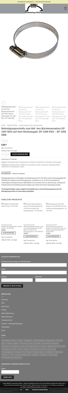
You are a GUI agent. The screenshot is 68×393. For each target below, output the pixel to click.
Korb (23, 346)
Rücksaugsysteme (24, 162)
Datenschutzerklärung (40, 389)
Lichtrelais (43, 346)
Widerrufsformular (6, 317)
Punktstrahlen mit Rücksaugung (30, 125)
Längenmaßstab (51, 346)
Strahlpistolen (32, 162)
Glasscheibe (37, 343)
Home (3, 330)
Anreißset (20, 340)
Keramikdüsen (54, 343)
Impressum (4, 299)
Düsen (3, 343)
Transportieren (43, 355)
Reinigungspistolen (7, 349)
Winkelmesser (18, 357)
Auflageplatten (28, 340)
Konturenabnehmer (15, 346)
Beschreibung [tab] (6, 173)
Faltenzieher (23, 343)
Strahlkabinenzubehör (54, 165)
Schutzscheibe (51, 349)
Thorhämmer (5, 355)
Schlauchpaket (31, 165)
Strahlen (38, 165)
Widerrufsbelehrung (7, 313)
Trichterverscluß (53, 355)
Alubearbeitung (5, 340)
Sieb (24, 352)
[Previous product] (6, 141)
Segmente (18, 352)
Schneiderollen (34, 349)
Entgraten (9, 343)
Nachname (38, 276)
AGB (2, 303)
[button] (2, 8)
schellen (22, 166)
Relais (14, 349)
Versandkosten (8, 148)
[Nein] (66, 387)
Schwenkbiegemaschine (8, 352)
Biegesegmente (51, 340)
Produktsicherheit (6, 320)
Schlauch (26, 349)
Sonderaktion (5, 327)
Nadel (63, 346)
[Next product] (3, 141)
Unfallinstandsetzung (7, 357)
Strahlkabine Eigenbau (38, 352)
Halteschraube (45, 343)
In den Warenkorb (20, 154)
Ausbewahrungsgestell (39, 340)
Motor (58, 346)
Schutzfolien (43, 349)
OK (21, 389)
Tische (11, 355)
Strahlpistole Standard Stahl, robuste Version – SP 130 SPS (11, 227)
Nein (27, 389)
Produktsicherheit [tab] (18, 173)
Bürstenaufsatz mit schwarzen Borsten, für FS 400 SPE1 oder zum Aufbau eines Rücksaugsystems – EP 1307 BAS (56, 229)
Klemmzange (5, 346)
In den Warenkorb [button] (8, 232)
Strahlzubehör (44, 165)
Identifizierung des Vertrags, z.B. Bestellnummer (16, 261)
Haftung (3, 310)
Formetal (30, 343)
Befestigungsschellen (13, 162)
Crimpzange (59, 340)
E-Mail (3, 269)
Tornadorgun (35, 355)
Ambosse (13, 340)
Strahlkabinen (49, 352)
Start (3, 125)
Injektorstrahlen (5, 166)
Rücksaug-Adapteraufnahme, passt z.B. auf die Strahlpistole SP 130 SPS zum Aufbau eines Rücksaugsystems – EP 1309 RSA (33, 229)
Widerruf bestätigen (12, 286)
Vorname (4, 276)
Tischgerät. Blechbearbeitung (22, 355)
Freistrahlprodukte (14, 166)
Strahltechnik (12, 125)
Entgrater (15, 343)
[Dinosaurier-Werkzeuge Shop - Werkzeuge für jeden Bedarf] (34, 8)
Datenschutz (5, 306)
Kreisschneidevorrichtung (32, 346)
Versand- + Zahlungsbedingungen (12, 323)
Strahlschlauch (58, 352)
